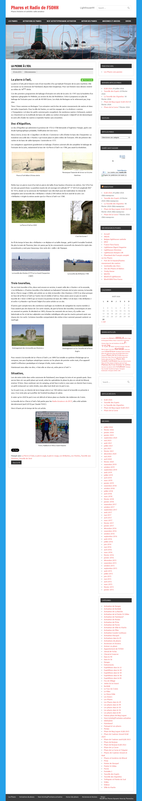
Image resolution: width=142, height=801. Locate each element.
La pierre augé (40, 456)
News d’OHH (108, 187)
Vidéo (106, 782)
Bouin (114, 340)
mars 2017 (108, 520)
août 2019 (108, 472)
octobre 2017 (109, 507)
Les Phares (12, 21)
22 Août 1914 (105, 338)
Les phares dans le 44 (112, 705)
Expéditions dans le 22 (113, 667)
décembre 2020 (110, 454)
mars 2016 (108, 552)
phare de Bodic (126, 351)
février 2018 (109, 499)
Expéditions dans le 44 (113, 670)
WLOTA (107, 274)
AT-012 (126, 338)
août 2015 (108, 571)
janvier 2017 (109, 525)
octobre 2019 (109, 467)
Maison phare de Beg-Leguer (115, 715)
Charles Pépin (105, 343)
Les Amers (108, 697)
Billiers (111, 340)
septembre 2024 (110, 438)
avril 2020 (108, 459)
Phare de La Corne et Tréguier (116, 750)
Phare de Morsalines (116, 357)
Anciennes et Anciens (111, 21)
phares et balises (114, 363)
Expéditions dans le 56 (113, 675)
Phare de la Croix (113, 355)
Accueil (107, 234)
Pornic (106, 768)
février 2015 (109, 587)
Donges (107, 662)
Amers (112, 338)
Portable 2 (108, 771)
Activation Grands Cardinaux (115, 633)
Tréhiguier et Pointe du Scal (115, 779)
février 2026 (109, 430)
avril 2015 (108, 581)
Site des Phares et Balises (114, 268)
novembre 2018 (110, 485)
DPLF (106, 242)
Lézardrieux (110, 351)
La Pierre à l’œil (28, 456)
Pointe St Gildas (123, 364)
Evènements (109, 665)
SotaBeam (120, 366)
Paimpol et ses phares (112, 726)
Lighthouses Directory (112, 250)
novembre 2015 (110, 563)
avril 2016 (108, 549)
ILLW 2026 (108, 88)
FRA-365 (127, 346)
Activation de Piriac (111, 622)
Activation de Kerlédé (112, 609)
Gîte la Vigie (104, 349)
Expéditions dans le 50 (113, 673)
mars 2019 (108, 480)
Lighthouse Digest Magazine (115, 247)
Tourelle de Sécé (25, 458)
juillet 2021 (108, 446)
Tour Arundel (104, 369)
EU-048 (122, 343)
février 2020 (109, 462)
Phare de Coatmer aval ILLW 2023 (117, 739)
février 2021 (109, 451)
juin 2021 (107, 448)
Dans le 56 (108, 659)
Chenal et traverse (111, 654)
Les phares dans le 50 (112, 707)
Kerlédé (119, 348)
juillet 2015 (108, 573)
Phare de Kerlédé (117, 353)
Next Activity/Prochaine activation (61, 21)
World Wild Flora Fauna (113, 279)
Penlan (106, 729)
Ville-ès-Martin (110, 787)
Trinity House (109, 271)
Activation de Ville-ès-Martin (115, 627)
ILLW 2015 (111, 349)
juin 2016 (107, 544)
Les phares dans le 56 (112, 710)
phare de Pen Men (111, 359)
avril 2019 (108, 477)
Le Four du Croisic (111, 689)
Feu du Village (109, 681)
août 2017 (108, 512)
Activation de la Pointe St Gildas (116, 614)
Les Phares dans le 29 (112, 702)
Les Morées (75, 456)
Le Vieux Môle (109, 694)
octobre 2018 (109, 488)
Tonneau (128, 367)
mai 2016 (107, 547)
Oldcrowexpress (30, 72)
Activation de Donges (112, 606)
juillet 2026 (108, 427)
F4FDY (112, 346)
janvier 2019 (109, 483)
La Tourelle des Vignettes (114, 96)
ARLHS (106, 236)
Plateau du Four (108, 364)
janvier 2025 (109, 435)
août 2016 (108, 539)
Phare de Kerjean (111, 742)
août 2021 (108, 443)
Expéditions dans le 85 (113, 678)
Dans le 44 (16, 463)
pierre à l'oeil (123, 363)
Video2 (107, 784)
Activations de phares (32, 21)
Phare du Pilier (105, 363)
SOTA (114, 367)
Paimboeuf (118, 351)
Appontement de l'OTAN (114, 649)
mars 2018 (108, 496)
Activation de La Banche (113, 611)
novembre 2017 (110, 504)
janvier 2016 (109, 557)
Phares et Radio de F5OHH (35, 7)
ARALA (119, 337)
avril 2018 (108, 493)
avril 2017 (108, 517)
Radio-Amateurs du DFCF (62, 401)
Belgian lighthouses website (115, 239)
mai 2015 (107, 579)
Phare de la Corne (111, 107)
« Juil (103, 322)
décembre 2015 (110, 560)
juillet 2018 (108, 491)
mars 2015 (108, 584)
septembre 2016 (110, 536)
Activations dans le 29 (112, 638)
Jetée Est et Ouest (111, 683)
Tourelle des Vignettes (113, 776)
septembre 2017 (110, 509)
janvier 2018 (109, 501)
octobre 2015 (109, 565)
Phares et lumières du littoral (115, 758)
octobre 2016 (109, 533)
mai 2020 (107, 456)
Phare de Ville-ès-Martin (124, 361)
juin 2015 (107, 576)
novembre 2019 (110, 464)
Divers (128, 21)
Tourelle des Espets (111, 91)
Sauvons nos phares (106, 367)
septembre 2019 (110, 469)
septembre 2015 (110, 568)
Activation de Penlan (112, 619)
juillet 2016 (108, 541)
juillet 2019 (108, 475)
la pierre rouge (53, 456)
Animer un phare (110, 646)
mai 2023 (107, 440)
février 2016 (109, 555)
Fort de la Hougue (120, 346)
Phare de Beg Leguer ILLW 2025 (116, 102)
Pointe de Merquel (111, 763)
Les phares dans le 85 (112, 713)
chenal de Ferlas (110, 651)
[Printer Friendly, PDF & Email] (87, 80)
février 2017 (109, 523)
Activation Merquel (111, 635)
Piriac (106, 760)
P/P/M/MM (108, 721)
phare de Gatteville (106, 353)
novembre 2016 (110, 531)
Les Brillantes (65, 456)
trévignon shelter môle (114, 370)
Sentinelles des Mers (112, 266)
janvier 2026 (109, 432)
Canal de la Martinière (123, 340)
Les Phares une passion (113, 72)
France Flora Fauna (111, 244)
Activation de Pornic (112, 625)
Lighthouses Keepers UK (113, 252)
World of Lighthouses (112, 276)
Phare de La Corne (111, 747)
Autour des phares (89, 21)
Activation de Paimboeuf (113, 617)
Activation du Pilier (111, 630)
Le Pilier (107, 691)
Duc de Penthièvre (114, 343)
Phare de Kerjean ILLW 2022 (115, 744)
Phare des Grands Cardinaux (113, 360)
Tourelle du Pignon (114, 369)
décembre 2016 (110, 528)
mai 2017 (107, 515)
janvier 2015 (109, 589)
